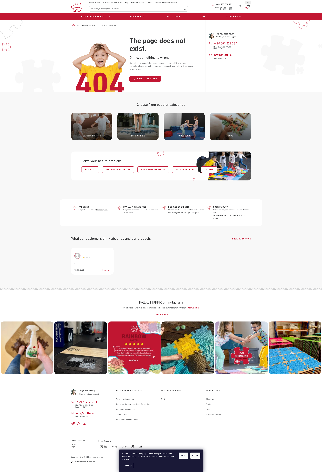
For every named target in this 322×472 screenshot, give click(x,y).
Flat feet (90, 169)
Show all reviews (241, 238)
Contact (149, 3)
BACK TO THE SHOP (147, 79)
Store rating (121, 414)
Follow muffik (161, 314)
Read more (106, 270)
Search (185, 9)
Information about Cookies (128, 420)
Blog (126, 3)
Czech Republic (102, 210)
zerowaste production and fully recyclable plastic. (228, 217)
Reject (183, 456)
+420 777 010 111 (87, 401)
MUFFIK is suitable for (111, 3)
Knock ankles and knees (153, 169)
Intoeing (209, 169)
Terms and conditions (126, 399)
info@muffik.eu (223, 54)
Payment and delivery (125, 409)
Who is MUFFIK (94, 3)
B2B (163, 399)
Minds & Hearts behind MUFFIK (166, 3)
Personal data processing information (133, 404)
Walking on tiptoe (185, 169)
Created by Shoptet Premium (84, 462)
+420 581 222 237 (225, 43)
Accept (195, 456)
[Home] (74, 25)
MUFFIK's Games (137, 3)
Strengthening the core (118, 169)
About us (210, 399)
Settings (128, 466)
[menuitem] (95, 16)
